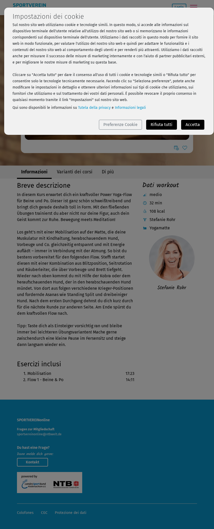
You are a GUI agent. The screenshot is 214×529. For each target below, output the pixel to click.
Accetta (193, 124)
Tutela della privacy (94, 107)
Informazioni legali (130, 107)
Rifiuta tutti (162, 124)
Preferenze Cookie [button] (120, 124)
